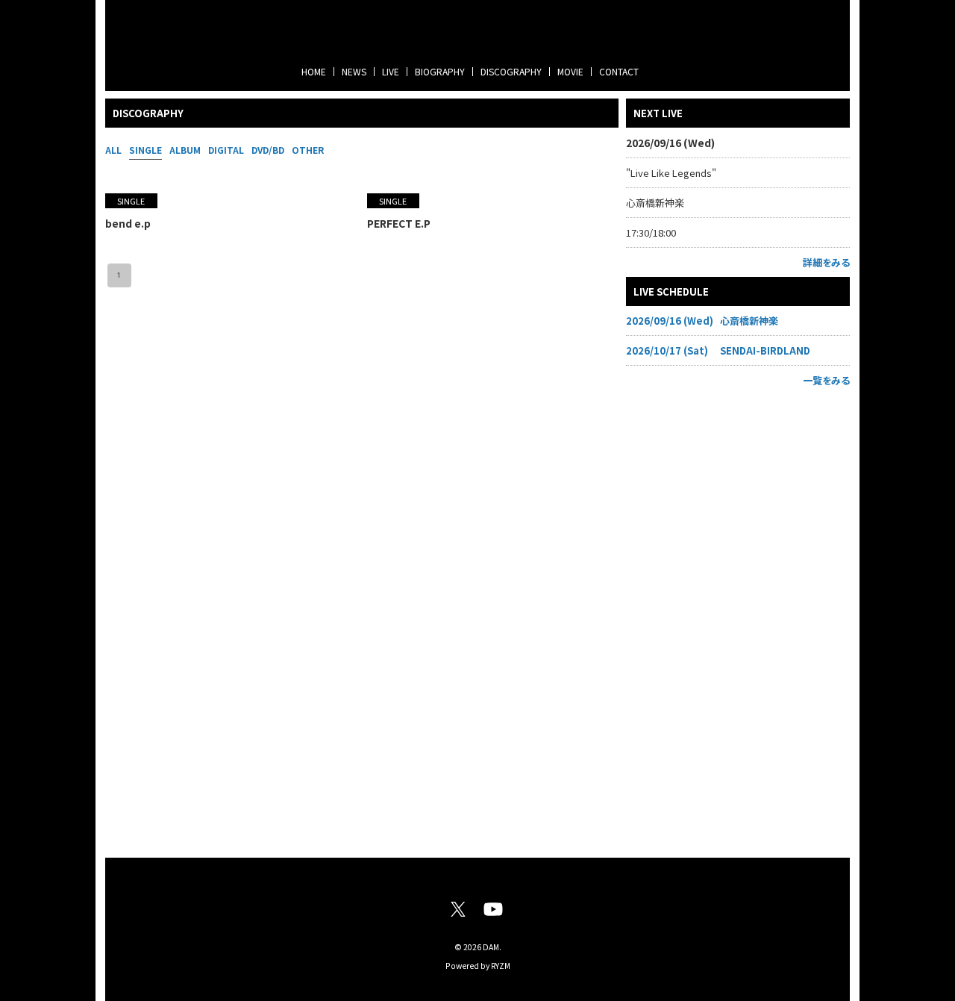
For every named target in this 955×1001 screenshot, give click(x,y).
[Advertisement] (738, 619)
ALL (113, 149)
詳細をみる (826, 262)
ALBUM (185, 149)
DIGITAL (226, 149)
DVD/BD (267, 149)
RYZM (500, 965)
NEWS (354, 71)
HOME (313, 71)
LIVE (390, 71)
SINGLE (145, 149)
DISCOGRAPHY (511, 71)
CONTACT (619, 71)
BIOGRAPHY (440, 71)
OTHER (308, 149)
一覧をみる (826, 380)
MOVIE (570, 71)
